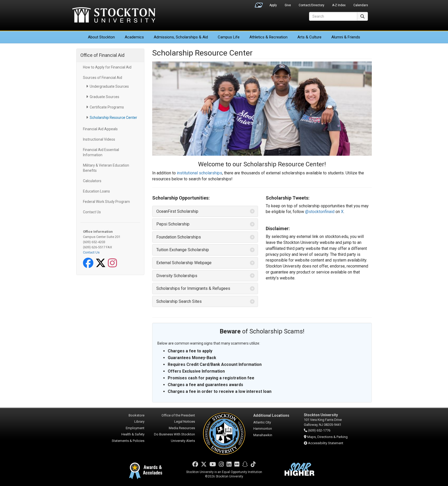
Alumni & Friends (345, 37)
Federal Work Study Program (106, 202)
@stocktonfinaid (319, 211)
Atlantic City (262, 422)
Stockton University (113, 15)
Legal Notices (184, 421)
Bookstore (136, 415)
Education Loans (96, 191)
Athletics (268, 37)
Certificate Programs (107, 107)
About (101, 37)
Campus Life (229, 37)
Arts (309, 37)
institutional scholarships (199, 172)
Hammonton (262, 428)
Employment (135, 428)
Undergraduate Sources (109, 86)
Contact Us (92, 212)
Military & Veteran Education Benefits (106, 168)
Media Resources (182, 428)
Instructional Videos (99, 139)
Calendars (360, 5)
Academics (134, 37)
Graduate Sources (104, 97)
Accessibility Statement (325, 443)
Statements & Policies (128, 441)
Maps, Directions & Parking (327, 437)
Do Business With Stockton (174, 434)
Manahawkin (262, 435)
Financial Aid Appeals (100, 129)
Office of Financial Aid (102, 55)
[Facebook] (89, 266)
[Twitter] (101, 266)
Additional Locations (271, 415)
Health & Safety (132, 434)
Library (139, 421)
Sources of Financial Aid (102, 78)
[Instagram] (113, 266)
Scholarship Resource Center (113, 117)
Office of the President (178, 415)
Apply (273, 5)
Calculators (92, 181)
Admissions (181, 37)
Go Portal (259, 4)
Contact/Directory (311, 5)
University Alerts (183, 441)
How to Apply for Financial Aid (107, 67)
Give (288, 5)
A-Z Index (339, 5)
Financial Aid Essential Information (101, 152)
